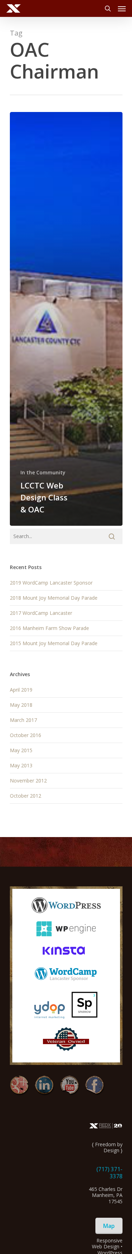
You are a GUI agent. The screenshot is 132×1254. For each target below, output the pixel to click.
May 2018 (21, 704)
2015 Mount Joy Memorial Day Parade (54, 643)
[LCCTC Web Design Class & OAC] (66, 319)
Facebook (94, 1085)
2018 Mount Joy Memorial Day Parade (54, 597)
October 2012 (25, 795)
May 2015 (21, 750)
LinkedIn (44, 1085)
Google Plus (19, 1085)
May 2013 (21, 765)
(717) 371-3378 (109, 1172)
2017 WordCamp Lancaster (41, 613)
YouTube (69, 1085)
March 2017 (23, 720)
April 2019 (21, 689)
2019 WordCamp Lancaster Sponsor (51, 582)
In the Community (42, 472)
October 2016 (25, 735)
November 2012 (28, 780)
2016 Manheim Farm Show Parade (49, 628)
